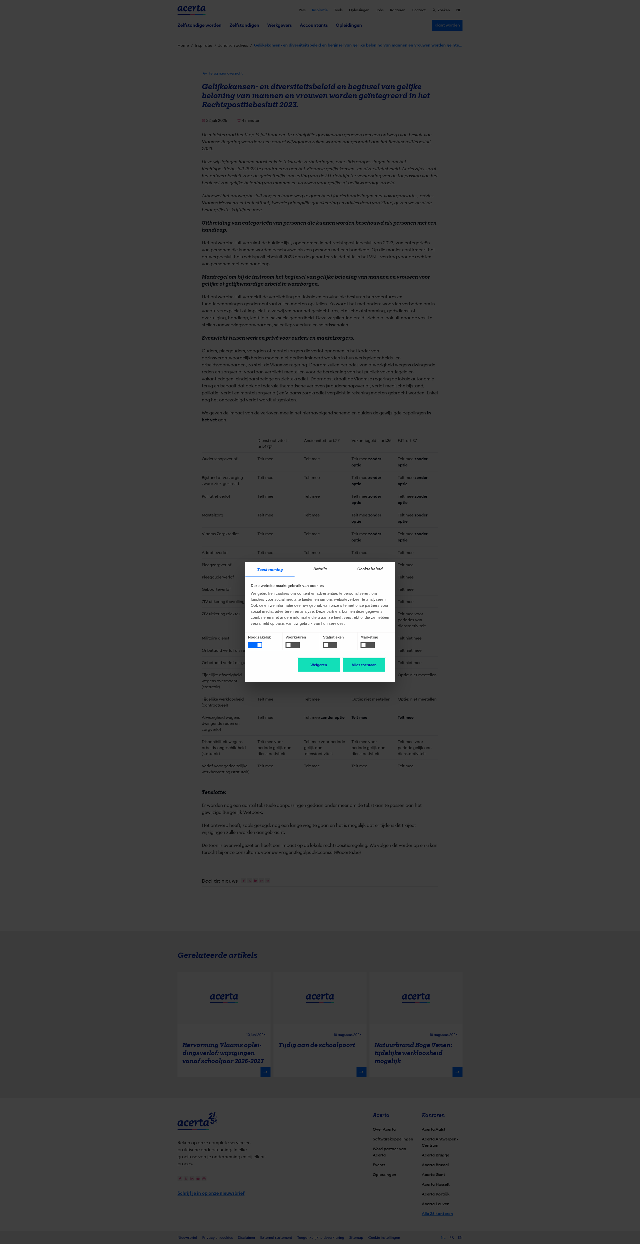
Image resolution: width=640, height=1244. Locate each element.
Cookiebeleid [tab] (370, 568)
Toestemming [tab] (270, 569)
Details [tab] (320, 568)
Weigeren (318, 665)
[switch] (293, 645)
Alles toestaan (364, 665)
